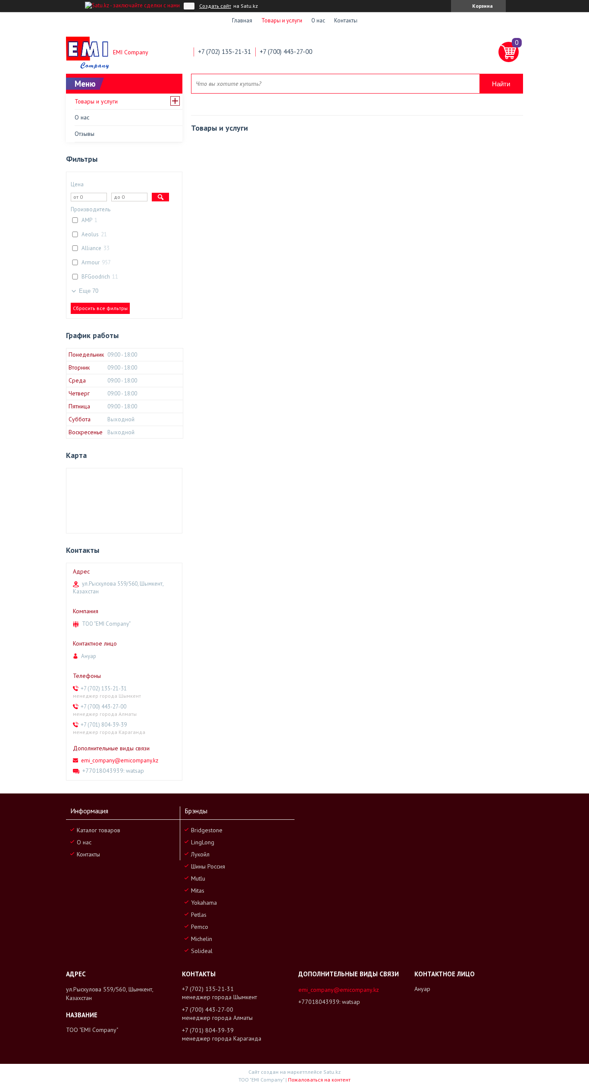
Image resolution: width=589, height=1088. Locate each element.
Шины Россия (208, 866)
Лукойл (200, 854)
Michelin (201, 939)
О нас (318, 20)
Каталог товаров (98, 830)
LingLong (202, 842)
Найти (501, 84)
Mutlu (198, 878)
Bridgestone (206, 830)
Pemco (199, 927)
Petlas (199, 915)
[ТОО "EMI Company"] (87, 52)
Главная (242, 20)
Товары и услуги (281, 20)
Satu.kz (332, 1072)
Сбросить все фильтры (100, 308)
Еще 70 (88, 291)
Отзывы (84, 134)
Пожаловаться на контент (319, 1079)
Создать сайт (215, 6)
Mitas (197, 890)
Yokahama (204, 902)
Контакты (345, 20)
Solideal (202, 951)
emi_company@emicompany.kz (119, 760)
